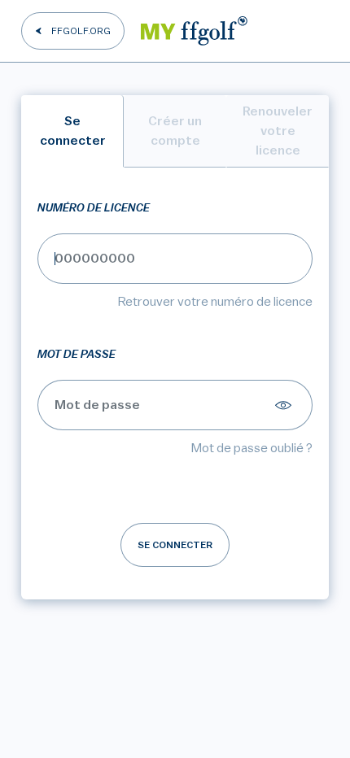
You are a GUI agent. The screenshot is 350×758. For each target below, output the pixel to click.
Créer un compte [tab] (175, 131)
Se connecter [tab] (73, 131)
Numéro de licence (93, 208)
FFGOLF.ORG (81, 31)
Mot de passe (76, 354)
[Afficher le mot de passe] (285, 405)
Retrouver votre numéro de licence (215, 301)
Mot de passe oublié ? (252, 448)
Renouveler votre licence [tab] (278, 131)
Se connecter (175, 545)
